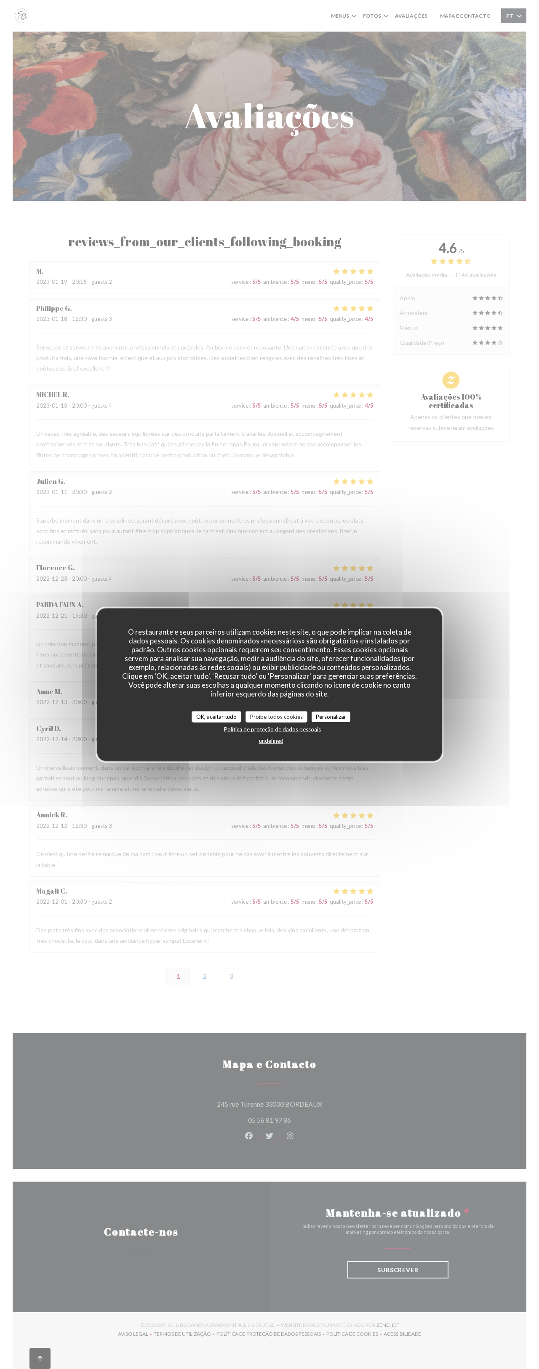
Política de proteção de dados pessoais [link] (272, 729)
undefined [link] (271, 740)
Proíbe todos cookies (276, 716)
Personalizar (331, 716)
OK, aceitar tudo (216, 716)
